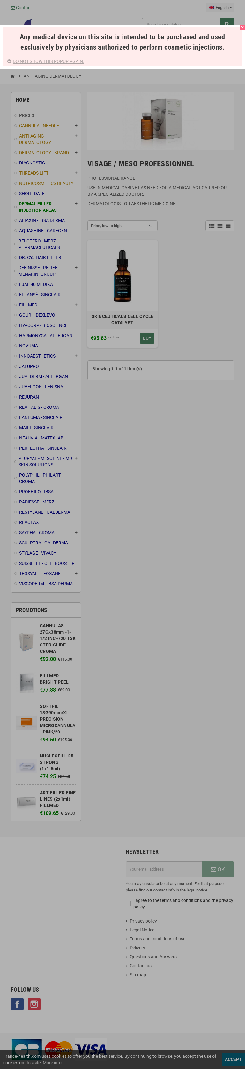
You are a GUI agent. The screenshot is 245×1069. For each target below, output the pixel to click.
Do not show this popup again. (48, 61)
